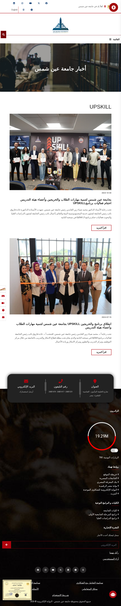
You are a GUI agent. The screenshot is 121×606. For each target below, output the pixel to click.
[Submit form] (6, 544)
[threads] (23, 9)
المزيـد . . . (112, 493)
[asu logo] (60, 24)
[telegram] (31, 9)
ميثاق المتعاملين (90, 589)
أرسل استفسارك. (26, 392)
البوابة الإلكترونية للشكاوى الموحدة (100, 489)
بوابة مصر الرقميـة (108, 485)
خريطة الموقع (110, 474)
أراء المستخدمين (111, 558)
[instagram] (22, 3)
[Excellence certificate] (17, 589)
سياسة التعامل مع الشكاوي (89, 582)
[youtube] (30, 3)
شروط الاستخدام (60, 595)
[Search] (3, 34)
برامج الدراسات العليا (107, 518)
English (15, 10)
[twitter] (39, 3)
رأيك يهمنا (114, 552)
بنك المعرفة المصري (107, 482)
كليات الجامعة (110, 510)
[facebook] (46, 3)
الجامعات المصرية (108, 478)
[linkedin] (14, 3)
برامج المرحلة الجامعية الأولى (103, 514)
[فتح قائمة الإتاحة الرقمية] (113, 7)
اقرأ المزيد (101, 227)
